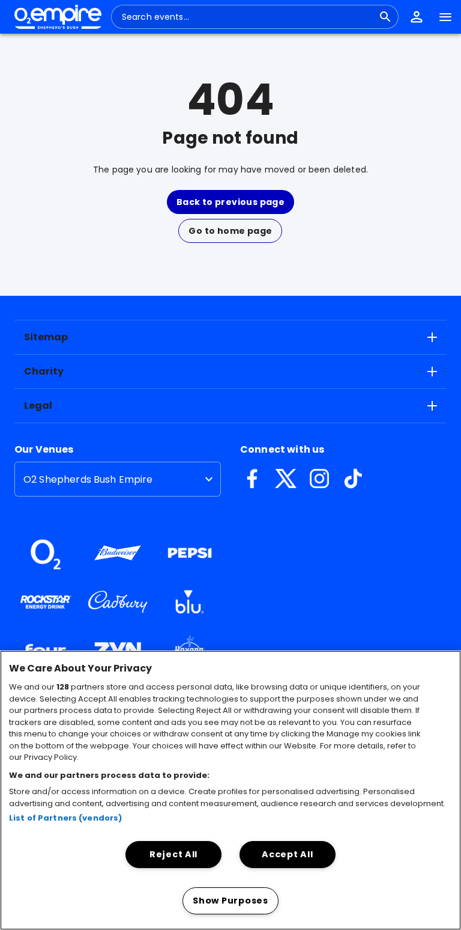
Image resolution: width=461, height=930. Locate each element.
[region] (230, 790)
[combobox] (247, 17)
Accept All (287, 854)
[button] (416, 17)
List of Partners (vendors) (65, 818)
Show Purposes (230, 901)
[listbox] (117, 479)
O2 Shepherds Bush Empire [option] (88, 479)
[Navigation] (445, 17)
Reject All (173, 854)
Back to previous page (230, 202)
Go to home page (230, 231)
